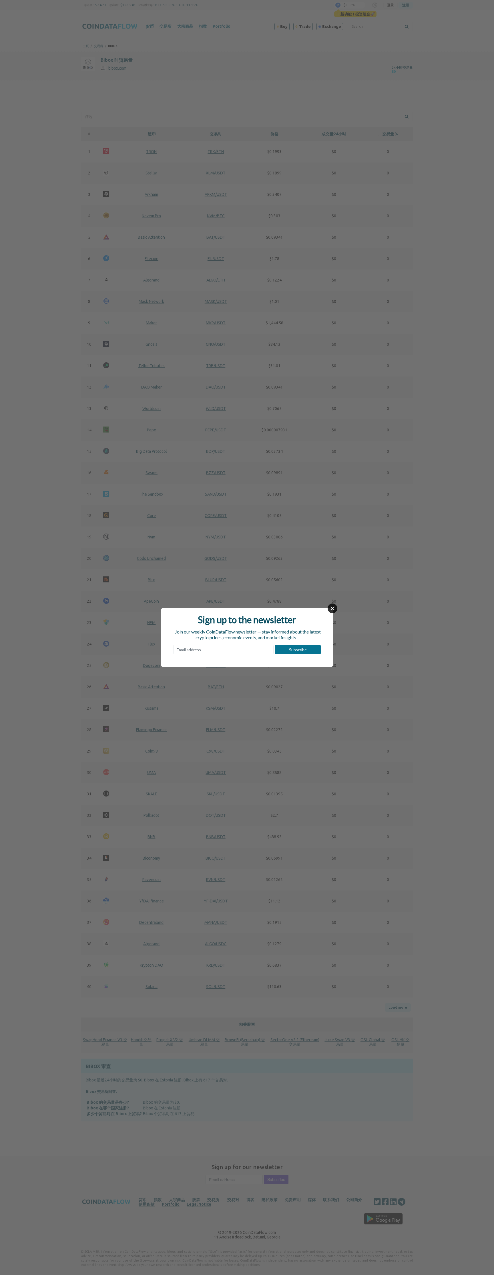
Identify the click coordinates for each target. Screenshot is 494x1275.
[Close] (332, 608)
